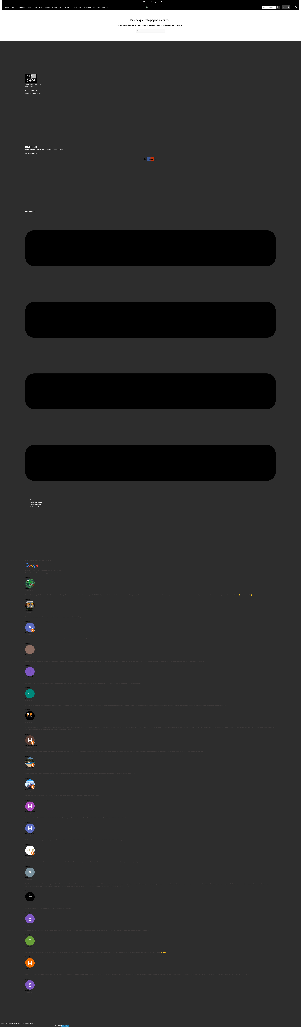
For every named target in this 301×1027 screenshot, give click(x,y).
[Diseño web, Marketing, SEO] (65, 1025)
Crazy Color (66, 7)
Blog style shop (105, 7)
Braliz (29, 7)
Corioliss (7, 7)
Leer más (27, 577)
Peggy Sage (22, 7)
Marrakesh (47, 7)
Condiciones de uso (35, 504)
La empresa (82, 7)
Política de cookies (35, 507)
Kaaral (14, 7)
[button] (150, 355)
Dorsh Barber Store (38, 7)
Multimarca (54, 7)
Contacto (88, 7)
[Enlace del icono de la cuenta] (296, 7)
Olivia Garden (74, 7)
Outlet (60, 7)
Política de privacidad (36, 502)
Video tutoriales (96, 7)
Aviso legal (33, 500)
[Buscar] (278, 7)
